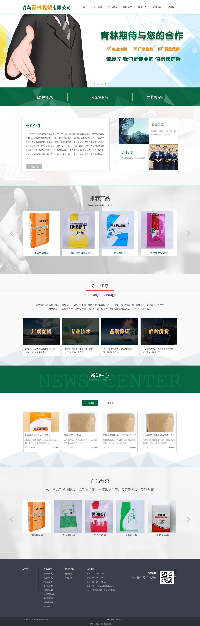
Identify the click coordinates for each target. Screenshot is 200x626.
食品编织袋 (48, 577)
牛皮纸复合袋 (49, 594)
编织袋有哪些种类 (72, 435)
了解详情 (34, 167)
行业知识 (142, 7)
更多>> (55, 447)
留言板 (171, 7)
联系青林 (157, 7)
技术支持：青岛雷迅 (114, 619)
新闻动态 (127, 7)
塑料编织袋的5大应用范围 (37, 435)
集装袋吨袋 (155, 97)
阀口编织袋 (48, 581)
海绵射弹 (99, 624)
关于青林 (97, 7)
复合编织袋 (48, 586)
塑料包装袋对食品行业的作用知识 (119, 435)
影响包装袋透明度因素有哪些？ (157, 435)
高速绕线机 (108, 624)
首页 (85, 7)
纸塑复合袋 (100, 97)
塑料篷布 (47, 606)
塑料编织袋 (45, 97)
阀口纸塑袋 (48, 598)
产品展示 (112, 7)
